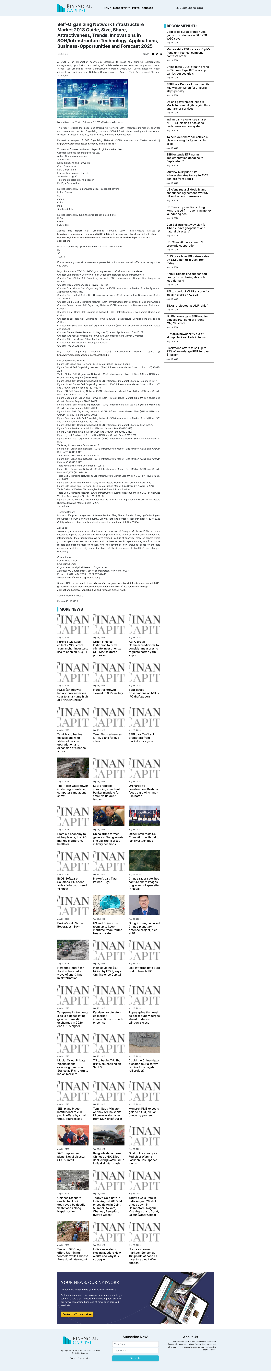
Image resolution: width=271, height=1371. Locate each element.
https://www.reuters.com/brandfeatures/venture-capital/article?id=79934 (99, 522)
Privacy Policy (84, 1358)
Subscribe (135, 1358)
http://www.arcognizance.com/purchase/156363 (83, 354)
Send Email (70, 563)
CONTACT (147, 8)
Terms (73, 1358)
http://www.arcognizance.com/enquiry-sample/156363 (86, 143)
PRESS (135, 8)
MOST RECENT (121, 8)
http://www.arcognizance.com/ (83, 577)
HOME (107, 8)
